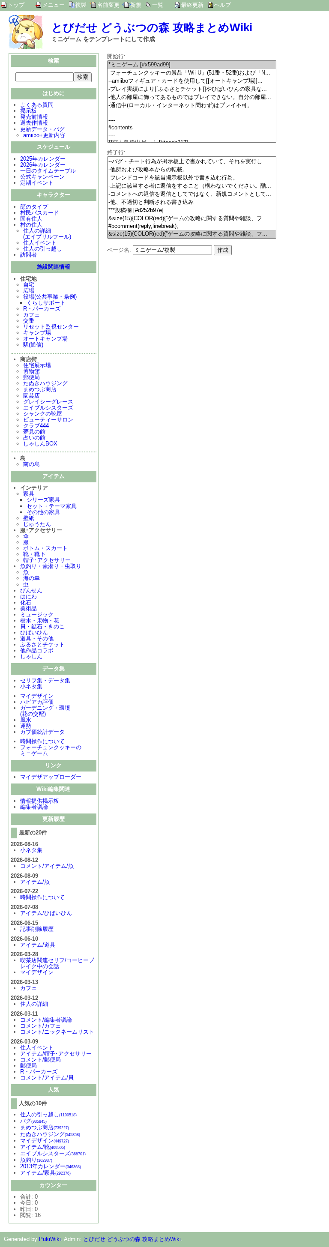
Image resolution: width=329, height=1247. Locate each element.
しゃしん (31, 656)
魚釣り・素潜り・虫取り (50, 566)
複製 (81, 5)
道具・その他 (37, 638)
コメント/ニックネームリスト (57, 1032)
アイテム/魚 (35, 882)
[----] (192, 120)
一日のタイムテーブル (48, 170)
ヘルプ (222, 5)
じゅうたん (37, 524)
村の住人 (31, 224)
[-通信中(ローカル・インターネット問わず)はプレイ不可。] (192, 106)
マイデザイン (37, 696)
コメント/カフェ (40, 1026)
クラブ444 (36, 425)
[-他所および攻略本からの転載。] (192, 170)
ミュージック (37, 614)
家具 (28, 493)
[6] (192, 113)
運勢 (25, 726)
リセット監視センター (51, 326)
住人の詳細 (34, 1004)
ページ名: (119, 250)
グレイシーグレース (48, 401)
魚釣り (36, 1160)
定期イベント (37, 182)
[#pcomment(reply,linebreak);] (192, 226)
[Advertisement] (179, 315)
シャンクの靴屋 (42, 413)
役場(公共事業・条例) (50, 296)
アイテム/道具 (37, 945)
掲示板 (28, 111)
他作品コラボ (37, 650)
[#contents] (192, 128)
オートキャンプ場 (45, 338)
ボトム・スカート (45, 548)
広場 (28, 290)
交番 (28, 320)
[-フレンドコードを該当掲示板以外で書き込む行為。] (192, 178)
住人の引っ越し (42, 248)
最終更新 (192, 5)
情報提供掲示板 (39, 801)
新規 (135, 5)
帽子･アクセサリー (47, 560)
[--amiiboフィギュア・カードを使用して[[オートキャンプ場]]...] (192, 81)
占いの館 (34, 437)
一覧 (157, 5)
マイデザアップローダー (50, 777)
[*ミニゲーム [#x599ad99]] (192, 65)
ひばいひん (34, 632)
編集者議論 (34, 807)
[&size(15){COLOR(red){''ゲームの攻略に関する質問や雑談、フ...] (192, 219)
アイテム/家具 (45, 1172)
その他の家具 (43, 512)
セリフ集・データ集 (45, 680)
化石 (25, 602)
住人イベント (40, 242)
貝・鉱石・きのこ (42, 626)
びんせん (31, 590)
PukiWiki (50, 1239)
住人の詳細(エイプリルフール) (47, 233)
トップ (16, 5)
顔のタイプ (34, 206)
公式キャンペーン (42, 176)
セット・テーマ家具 (52, 506)
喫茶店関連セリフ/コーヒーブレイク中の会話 (57, 963)
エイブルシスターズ (48, 407)
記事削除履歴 (37, 929)
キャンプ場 (37, 332)
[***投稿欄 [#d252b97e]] (192, 210)
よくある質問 (37, 105)
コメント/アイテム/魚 (47, 866)
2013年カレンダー (50, 1166)
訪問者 (28, 254)
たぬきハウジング (45, 383)
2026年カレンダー (43, 164)
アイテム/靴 (42, 1147)
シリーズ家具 (43, 499)
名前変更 (108, 5)
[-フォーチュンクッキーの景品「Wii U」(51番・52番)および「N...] (192, 73)
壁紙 (28, 518)
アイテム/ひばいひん (46, 913)
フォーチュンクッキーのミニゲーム (50, 750)
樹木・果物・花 (39, 620)
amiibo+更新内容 (44, 135)
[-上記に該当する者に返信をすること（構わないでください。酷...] (192, 186)
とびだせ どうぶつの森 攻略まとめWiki (151, 27)
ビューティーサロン (48, 419)
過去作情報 (34, 123)
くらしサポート (46, 302)
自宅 (28, 284)
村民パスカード (39, 212)
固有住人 (31, 218)
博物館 (31, 371)
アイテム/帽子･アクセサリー (56, 1053)
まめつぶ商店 (40, 389)
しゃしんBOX (40, 443)
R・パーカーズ (41, 308)
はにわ (28, 596)
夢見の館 (34, 431)
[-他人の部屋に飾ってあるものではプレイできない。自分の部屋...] (192, 97)
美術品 (28, 608)
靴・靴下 (34, 554)
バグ (33, 1121)
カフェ (31, 314)
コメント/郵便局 (40, 1059)
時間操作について (42, 741)
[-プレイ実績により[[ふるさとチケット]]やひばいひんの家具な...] (192, 89)
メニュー (53, 5)
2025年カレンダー (43, 159)
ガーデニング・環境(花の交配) (45, 711)
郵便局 (31, 377)
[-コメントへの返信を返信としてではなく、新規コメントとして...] (192, 194)
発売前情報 (34, 117)
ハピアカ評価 (37, 702)
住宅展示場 (37, 365)
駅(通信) (33, 344)
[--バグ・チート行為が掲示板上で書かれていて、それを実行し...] (192, 162)
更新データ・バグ (42, 129)
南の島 (31, 464)
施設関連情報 (53, 266)
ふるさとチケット (42, 644)
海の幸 (31, 578)
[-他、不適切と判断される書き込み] (192, 202)
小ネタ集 (31, 686)
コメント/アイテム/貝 (47, 1077)
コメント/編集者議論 (46, 1020)
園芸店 (31, 395)
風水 (25, 720)
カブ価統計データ (42, 732)
